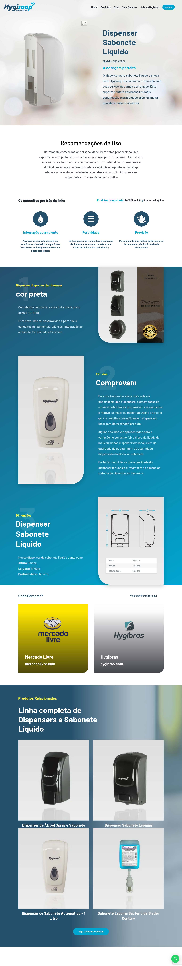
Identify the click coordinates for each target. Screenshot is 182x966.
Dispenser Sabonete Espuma (128, 825)
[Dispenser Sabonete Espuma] (128, 780)
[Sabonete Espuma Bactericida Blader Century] (128, 868)
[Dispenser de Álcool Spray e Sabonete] (53, 780)
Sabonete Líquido (153, 200)
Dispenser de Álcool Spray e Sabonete (53, 825)
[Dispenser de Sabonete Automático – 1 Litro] (53, 868)
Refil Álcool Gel (133, 200)
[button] (175, 959)
